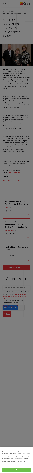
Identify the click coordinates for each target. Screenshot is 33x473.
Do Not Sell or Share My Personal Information (16, 465)
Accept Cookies (16, 469)
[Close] (31, 449)
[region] (16, 460)
